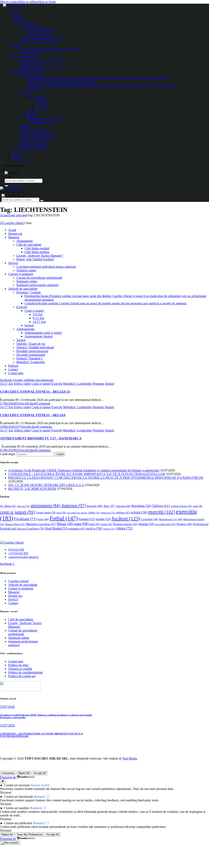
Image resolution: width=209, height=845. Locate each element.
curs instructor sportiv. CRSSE (83, 512)
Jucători (125, 518)
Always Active (40, 785)
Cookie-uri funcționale (18, 796)
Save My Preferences (30, 834)
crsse (61, 512)
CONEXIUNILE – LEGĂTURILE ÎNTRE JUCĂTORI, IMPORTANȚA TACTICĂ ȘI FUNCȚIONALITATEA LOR (86, 474)
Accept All (40, 773)
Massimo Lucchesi (41, 524)
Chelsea (160, 506)
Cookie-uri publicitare (18, 823)
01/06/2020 (7, 450)
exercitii (161, 511)
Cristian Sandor (46, 512)
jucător (103, 519)
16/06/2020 (7, 426)
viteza (124, 528)
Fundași (87, 519)
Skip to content (9, 1)
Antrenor (73, 505)
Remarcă (39, 796)
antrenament (45, 505)
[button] (30, 403)
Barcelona (141, 506)
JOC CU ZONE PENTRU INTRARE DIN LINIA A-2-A (46, 485)
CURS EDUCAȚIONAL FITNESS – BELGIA (33, 415)
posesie (146, 524)
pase (94, 524)
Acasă (4, 215)
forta (43, 519)
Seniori (109, 383)
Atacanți (123, 506)
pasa (81, 524)
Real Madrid (56, 528)
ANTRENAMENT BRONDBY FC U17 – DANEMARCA (41, 438)
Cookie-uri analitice (16, 808)
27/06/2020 (7, 403)
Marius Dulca (15, 524)
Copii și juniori (41, 383)
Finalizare (25, 519)
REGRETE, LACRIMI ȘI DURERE (32, 488)
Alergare (23, 506)
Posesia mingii (125, 524)
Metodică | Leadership (77, 383)
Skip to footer (47, 1)
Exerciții (56, 383)
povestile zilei (165, 524)
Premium (98, 383)
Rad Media (130, 758)
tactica (94, 528)
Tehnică (109, 529)
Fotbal (64, 518)
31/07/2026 (7, 706)
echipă (139, 512)
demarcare (108, 513)
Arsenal (94, 506)
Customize (8, 773)
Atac (109, 506)
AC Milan (8, 506)
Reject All (24, 773)
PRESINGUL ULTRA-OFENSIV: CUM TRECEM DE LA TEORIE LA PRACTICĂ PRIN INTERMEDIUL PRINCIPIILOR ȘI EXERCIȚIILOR (105, 477)
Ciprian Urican (181, 506)
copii (197, 506)
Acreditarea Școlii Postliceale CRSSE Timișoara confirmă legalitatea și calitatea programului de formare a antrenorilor (83, 470)
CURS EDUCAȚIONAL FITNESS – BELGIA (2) (35, 391)
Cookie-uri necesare (17, 785)
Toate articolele (18, 215)
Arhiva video (22, 383)
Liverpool (149, 519)
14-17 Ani (6, 383)
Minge (65, 524)
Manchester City (170, 519)
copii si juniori (17, 512)
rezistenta (76, 528)
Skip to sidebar (29, 1)
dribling (123, 512)
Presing (184, 524)
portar (106, 524)
